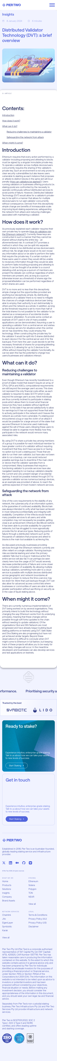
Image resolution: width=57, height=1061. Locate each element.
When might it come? (12, 142)
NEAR (31, 896)
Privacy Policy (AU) (37, 918)
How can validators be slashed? (26, 181)
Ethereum (33, 881)
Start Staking (15, 765)
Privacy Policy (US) (37, 922)
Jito (4, 918)
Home (5, 881)
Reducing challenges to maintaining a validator (29, 131)
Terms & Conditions (37, 915)
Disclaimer (33, 926)
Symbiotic (7, 926)
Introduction (8, 115)
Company (7, 896)
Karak (5, 930)
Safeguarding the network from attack (25, 137)
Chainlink (6, 915)
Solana (31, 885)
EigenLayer (7, 922)
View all (32, 904)
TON (30, 892)
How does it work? (11, 120)
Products (6, 885)
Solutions (6, 889)
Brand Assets (8, 900)
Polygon (32, 889)
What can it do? (9, 126)
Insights (6, 892)
